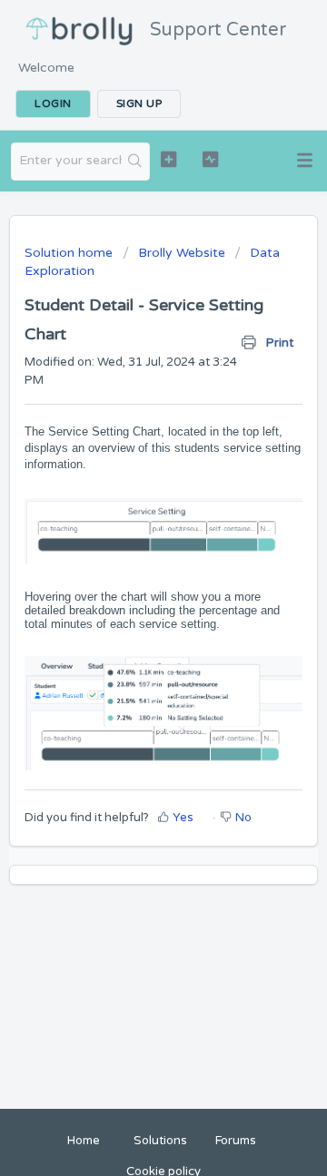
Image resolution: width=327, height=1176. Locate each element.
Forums (235, 1140)
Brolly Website (181, 252)
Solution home (70, 252)
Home (83, 1140)
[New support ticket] (168, 159)
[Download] (129, 579)
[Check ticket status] (210, 159)
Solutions (160, 1140)
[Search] (135, 161)
